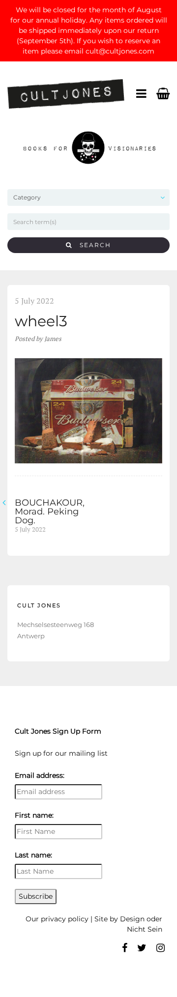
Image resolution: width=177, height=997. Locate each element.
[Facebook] (124, 948)
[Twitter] (142, 948)
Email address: (39, 775)
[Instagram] (160, 948)
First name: (34, 815)
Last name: (33, 855)
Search (91, 245)
